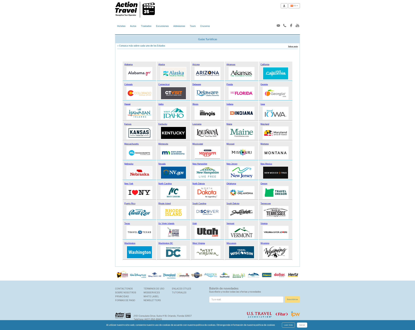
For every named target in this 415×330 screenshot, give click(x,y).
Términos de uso (153, 288)
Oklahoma (231, 183)
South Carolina (199, 203)
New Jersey (231, 164)
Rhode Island (164, 203)
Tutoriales (179, 292)
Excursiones (162, 26)
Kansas (127, 124)
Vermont (230, 223)
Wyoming (265, 243)
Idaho (161, 104)
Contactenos (124, 288)
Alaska (161, 64)
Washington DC (165, 243)
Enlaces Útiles (181, 288)
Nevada (162, 164)
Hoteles (121, 26)
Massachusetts (131, 144)
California (265, 64)
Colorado (128, 84)
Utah (194, 223)
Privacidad (122, 296)
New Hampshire (199, 164)
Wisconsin (231, 243)
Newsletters (152, 300)
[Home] (135, 9)
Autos (133, 26)
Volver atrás (293, 46)
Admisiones (179, 26)
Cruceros (205, 26)
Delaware (196, 84)
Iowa (263, 104)
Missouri (230, 144)
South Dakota (232, 203)
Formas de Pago (125, 300)
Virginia (264, 223)
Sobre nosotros (125, 292)
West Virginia (198, 243)
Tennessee (266, 203)
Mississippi (197, 144)
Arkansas (230, 64)
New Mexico (266, 164)
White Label (151, 296)
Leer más (288, 325)
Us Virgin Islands (166, 223)
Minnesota (163, 144)
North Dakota (198, 183)
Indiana (229, 104)
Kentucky (162, 124)
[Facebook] (290, 26)
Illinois (195, 104)
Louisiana (196, 124)
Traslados (146, 26)
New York (128, 183)
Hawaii (127, 104)
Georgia (264, 84)
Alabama (128, 64)
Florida (229, 84)
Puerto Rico (129, 203)
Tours (193, 26)
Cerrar (302, 325)
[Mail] (278, 26)
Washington (129, 243)
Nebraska (128, 164)
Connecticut (164, 84)
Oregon (264, 183)
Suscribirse (292, 299)
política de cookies (265, 325)
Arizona (196, 64)
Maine (229, 124)
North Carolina (165, 183)
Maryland (265, 124)
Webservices (151, 292)
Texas (127, 223)
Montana (265, 144)
